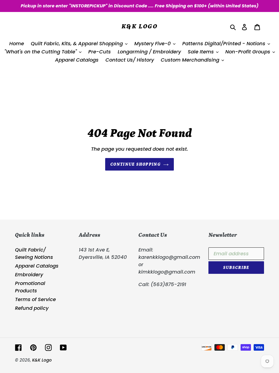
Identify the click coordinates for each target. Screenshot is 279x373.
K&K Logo (139, 26)
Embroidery (29, 274)
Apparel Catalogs (37, 265)
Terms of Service (35, 299)
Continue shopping (135, 164)
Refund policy (31, 308)
